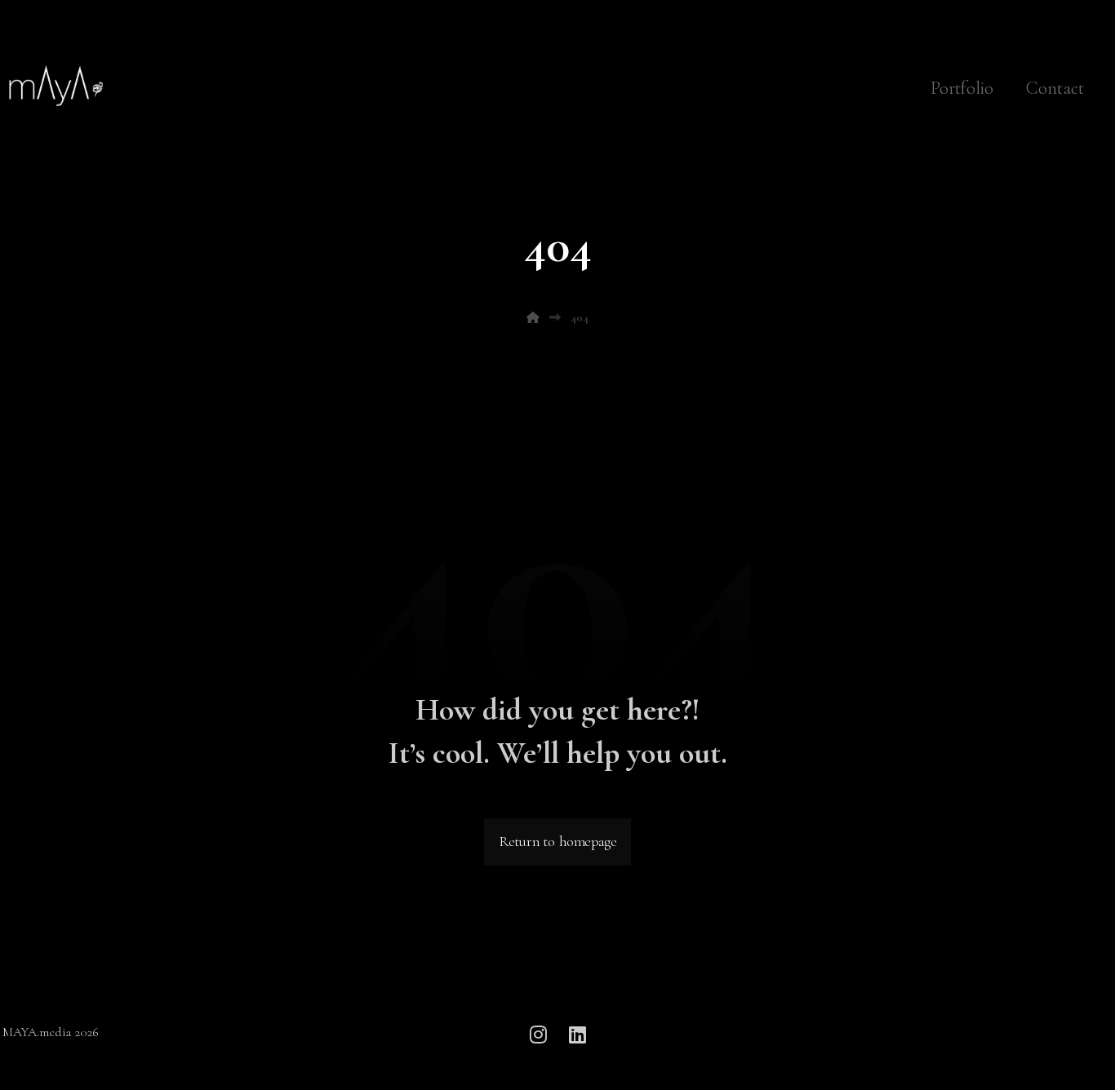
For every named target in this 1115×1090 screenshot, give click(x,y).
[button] (538, 1034)
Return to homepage (557, 843)
